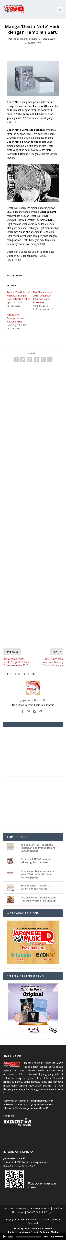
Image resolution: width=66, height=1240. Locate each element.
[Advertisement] (34, 51)
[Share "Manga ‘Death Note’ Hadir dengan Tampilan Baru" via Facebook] (16, 359)
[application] (33, 1236)
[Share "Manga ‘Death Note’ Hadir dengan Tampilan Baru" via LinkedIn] (50, 359)
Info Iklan (37, 1228)
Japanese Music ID (30, 38)
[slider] (59, 1236)
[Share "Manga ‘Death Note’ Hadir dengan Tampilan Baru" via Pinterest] (43, 359)
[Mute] (52, 1236)
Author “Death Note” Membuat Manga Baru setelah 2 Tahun (18, 296)
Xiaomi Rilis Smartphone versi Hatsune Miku (16, 318)
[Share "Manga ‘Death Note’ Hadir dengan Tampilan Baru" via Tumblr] (36, 359)
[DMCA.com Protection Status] (44, 1187)
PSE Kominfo (24, 1162)
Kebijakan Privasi (28, 1232)
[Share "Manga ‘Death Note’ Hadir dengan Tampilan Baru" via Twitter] (22, 359)
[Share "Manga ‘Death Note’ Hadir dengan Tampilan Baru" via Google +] (29, 359)
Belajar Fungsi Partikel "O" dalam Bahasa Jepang (36, 887)
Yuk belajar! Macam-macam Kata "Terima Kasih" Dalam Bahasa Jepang (37, 874)
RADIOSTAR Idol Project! (40, 1212)
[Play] (4, 1236)
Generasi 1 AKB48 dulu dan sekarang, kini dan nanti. (36, 860)
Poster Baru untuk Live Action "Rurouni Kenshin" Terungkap (38, 899)
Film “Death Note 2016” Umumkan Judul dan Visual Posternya (42, 297)
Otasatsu (30, 42)
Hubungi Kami (22, 1228)
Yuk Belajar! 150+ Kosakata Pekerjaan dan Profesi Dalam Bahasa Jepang (38, 847)
